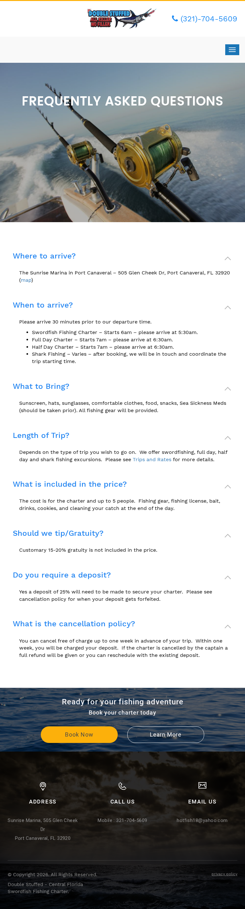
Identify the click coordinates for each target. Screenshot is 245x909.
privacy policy (224, 874)
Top (229, 893)
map (26, 280)
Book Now (79, 734)
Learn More (166, 734)
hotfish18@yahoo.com (202, 820)
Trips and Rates (152, 459)
